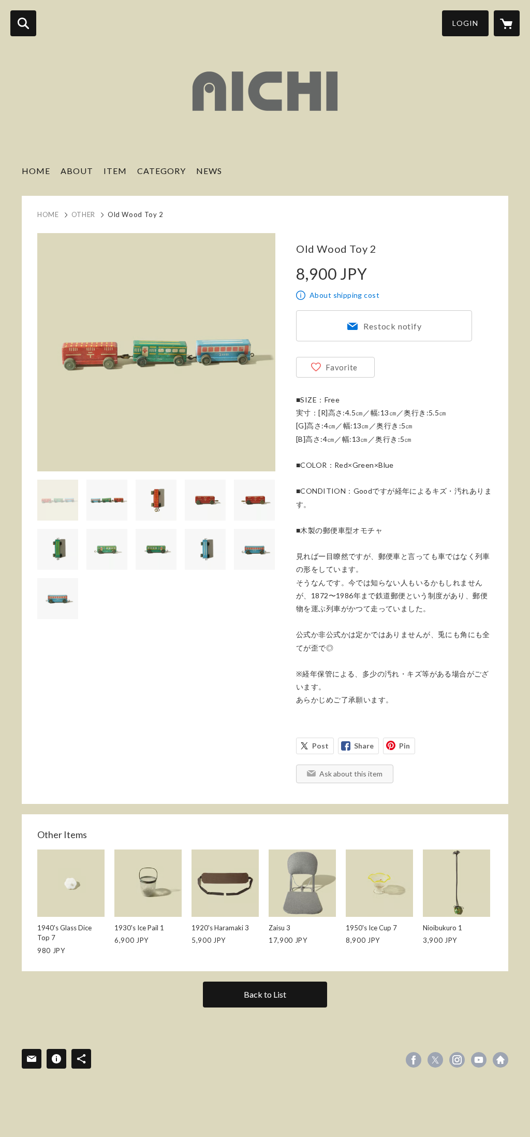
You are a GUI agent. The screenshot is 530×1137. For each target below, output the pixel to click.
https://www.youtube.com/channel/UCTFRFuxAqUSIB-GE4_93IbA (479, 1060)
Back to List (265, 994)
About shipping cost (344, 295)
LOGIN (465, 23)
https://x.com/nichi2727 (435, 1060)
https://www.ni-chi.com (500, 1060)
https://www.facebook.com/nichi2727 (413, 1060)
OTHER (83, 214)
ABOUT (77, 171)
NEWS (209, 171)
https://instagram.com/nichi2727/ (457, 1060)
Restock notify (392, 326)
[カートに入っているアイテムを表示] (507, 23)
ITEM (115, 171)
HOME (36, 171)
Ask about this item (350, 773)
